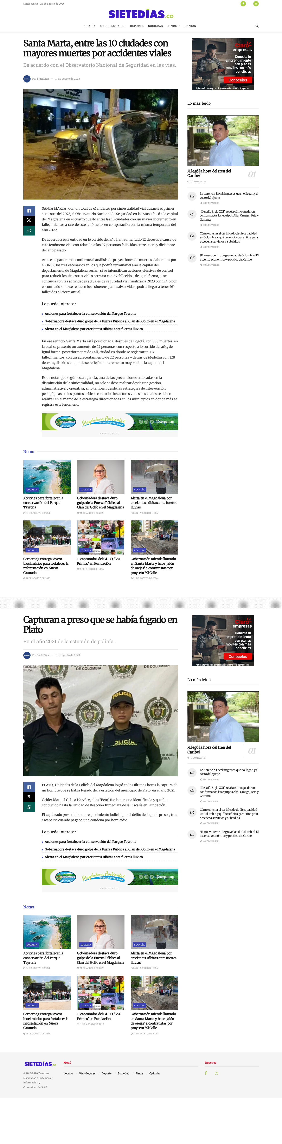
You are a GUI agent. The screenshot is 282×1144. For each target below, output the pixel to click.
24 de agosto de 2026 (37, 512)
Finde (172, 26)
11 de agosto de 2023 (67, 78)
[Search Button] (257, 26)
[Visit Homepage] (141, 13)
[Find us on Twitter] (249, 3)
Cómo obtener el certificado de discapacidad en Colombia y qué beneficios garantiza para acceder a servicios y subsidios (229, 237)
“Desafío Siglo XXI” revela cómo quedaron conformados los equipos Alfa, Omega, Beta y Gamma (229, 215)
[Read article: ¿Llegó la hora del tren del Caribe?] (223, 140)
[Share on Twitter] (29, 221)
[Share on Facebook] (29, 211)
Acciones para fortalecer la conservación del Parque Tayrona (90, 314)
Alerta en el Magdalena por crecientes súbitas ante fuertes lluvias (94, 329)
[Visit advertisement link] (110, 421)
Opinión (190, 26)
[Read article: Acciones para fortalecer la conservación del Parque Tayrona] (47, 477)
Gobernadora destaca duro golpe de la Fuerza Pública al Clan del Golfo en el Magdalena (110, 321)
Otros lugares (113, 26)
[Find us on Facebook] (243, 3)
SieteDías (43, 78)
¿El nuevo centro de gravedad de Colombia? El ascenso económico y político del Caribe (229, 257)
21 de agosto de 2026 (37, 578)
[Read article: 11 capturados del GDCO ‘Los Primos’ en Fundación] (100, 537)
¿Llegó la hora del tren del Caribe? (209, 173)
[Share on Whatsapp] (29, 230)
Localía (89, 26)
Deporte (137, 26)
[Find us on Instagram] (256, 3)
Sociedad (155, 26)
